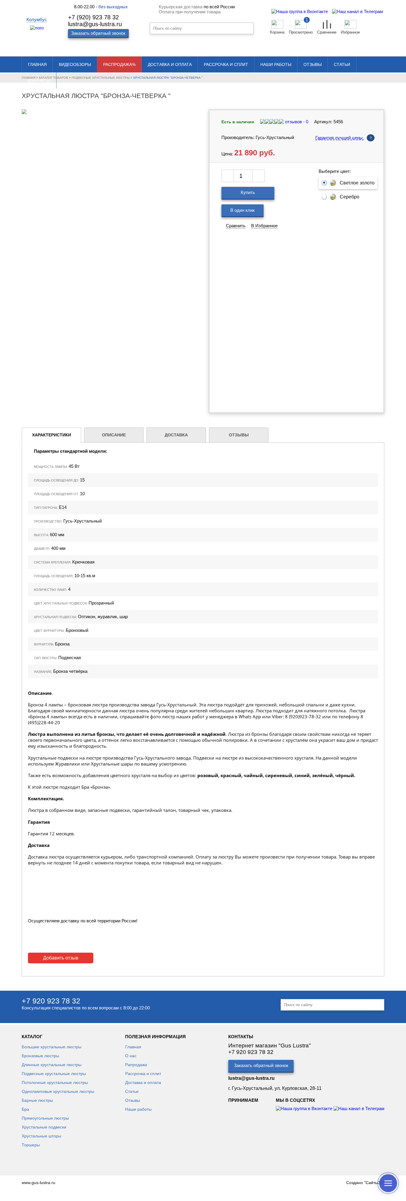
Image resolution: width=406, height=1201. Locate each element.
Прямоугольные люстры (45, 1118)
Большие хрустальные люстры (51, 1046)
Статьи (342, 64)
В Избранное (264, 225)
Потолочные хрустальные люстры (55, 1082)
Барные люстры (37, 1100)
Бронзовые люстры (40, 1055)
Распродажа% (119, 64)
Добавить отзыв (60, 957)
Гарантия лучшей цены (343, 137)
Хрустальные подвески (44, 1127)
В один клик (242, 210)
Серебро (349, 196)
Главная (37, 64)
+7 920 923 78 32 (51, 1001)
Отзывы (312, 64)
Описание (114, 435)
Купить (248, 192)
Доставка (176, 435)
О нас (130, 1055)
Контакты (39, 80)
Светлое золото (357, 182)
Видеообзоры (75, 64)
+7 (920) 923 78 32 (93, 17)
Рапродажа (136, 1064)
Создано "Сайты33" (365, 1182)
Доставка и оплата (170, 64)
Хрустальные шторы (41, 1136)
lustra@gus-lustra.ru (95, 24)
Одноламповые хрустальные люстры (58, 1091)
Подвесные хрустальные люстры (54, 1073)
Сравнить (236, 225)
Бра (25, 1109)
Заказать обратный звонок (261, 1065)
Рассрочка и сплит (226, 64)
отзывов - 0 (296, 121)
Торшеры (31, 1144)
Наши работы (275, 64)
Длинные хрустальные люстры (51, 1064)
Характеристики (51, 435)
